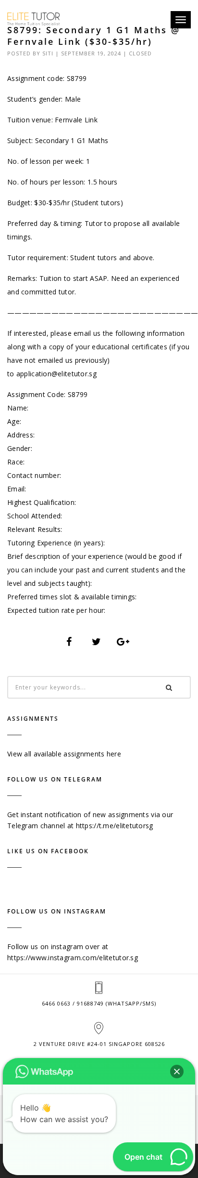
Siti (47, 53)
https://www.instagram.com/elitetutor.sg (72, 957)
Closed (140, 53)
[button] (177, 1071)
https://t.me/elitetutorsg (114, 825)
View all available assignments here (64, 753)
